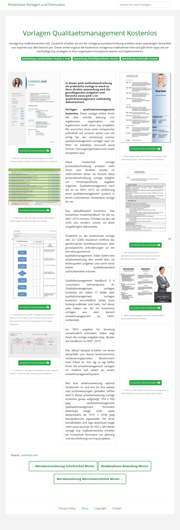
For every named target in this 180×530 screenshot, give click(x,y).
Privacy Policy (67, 508)
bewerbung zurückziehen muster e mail (46, 58)
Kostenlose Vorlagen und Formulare (36, 4)
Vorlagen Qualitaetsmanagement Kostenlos (90, 32)
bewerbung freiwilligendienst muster (96, 58)
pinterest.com (29, 455)
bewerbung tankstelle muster (140, 58)
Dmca (84, 508)
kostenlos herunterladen (33, 150)
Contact (116, 508)
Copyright (100, 508)
